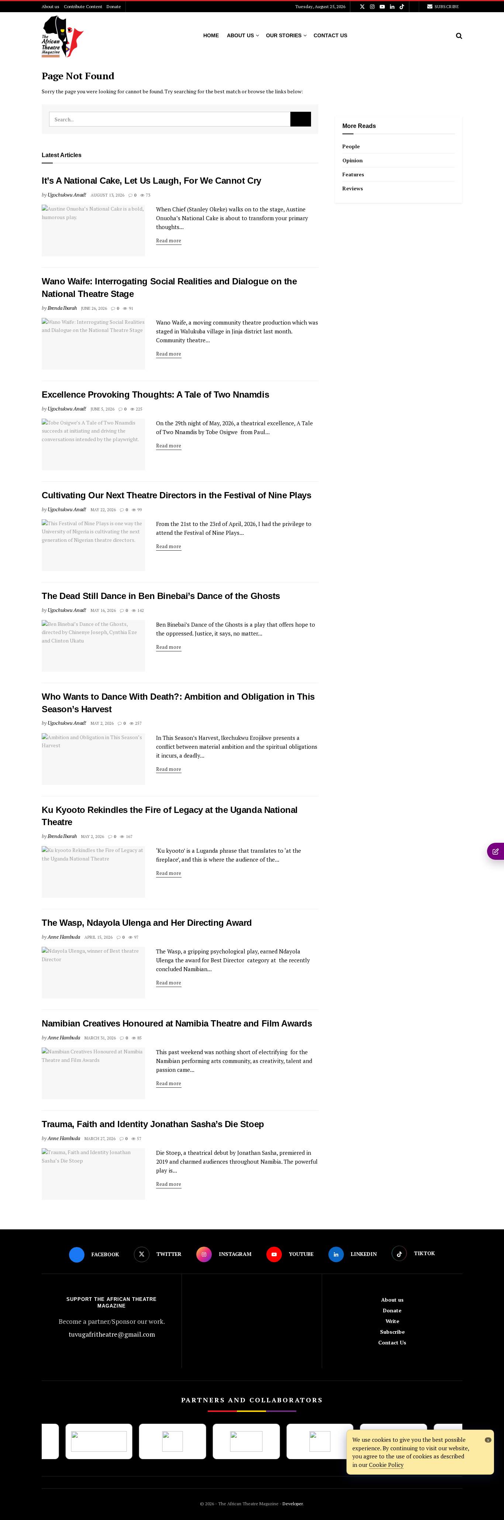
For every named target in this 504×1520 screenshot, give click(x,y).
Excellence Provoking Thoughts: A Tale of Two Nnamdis (155, 394)
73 (147, 195)
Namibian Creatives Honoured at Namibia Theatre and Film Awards (178, 1023)
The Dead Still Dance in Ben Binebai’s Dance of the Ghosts (161, 596)
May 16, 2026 (103, 610)
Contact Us (330, 35)
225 (138, 409)
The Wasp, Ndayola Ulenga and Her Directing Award (147, 923)
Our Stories (283, 35)
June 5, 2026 (102, 409)
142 (140, 610)
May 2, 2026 (102, 723)
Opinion (352, 160)
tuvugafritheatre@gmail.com (112, 1334)
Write (392, 1321)
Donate (114, 6)
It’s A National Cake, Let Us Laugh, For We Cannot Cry (151, 181)
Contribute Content (83, 6)
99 (139, 509)
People (351, 146)
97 (135, 937)
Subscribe (446, 6)
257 (138, 723)
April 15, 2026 (98, 937)
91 (130, 308)
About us (50, 6)
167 (128, 836)
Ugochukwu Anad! (67, 194)
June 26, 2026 (94, 308)
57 (138, 1138)
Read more (169, 240)
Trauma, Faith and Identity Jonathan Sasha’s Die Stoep (153, 1124)
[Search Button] (300, 119)
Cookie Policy (386, 1464)
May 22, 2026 (103, 509)
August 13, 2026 (107, 195)
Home (211, 35)
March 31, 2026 (100, 1038)
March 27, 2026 (99, 1138)
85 (139, 1038)
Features (353, 174)
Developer (292, 1503)
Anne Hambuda (64, 936)
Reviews (352, 188)
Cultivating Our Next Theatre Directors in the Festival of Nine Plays (176, 495)
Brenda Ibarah (62, 307)
